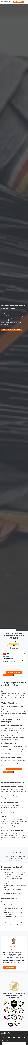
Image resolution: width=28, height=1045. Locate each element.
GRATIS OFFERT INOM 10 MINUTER (11, 330)
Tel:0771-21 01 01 (19, 675)
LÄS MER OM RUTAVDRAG (14, 672)
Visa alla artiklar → (9, 967)
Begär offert (18, 1)
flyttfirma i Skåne (7, 688)
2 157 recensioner (16, 645)
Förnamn (4, 1040)
